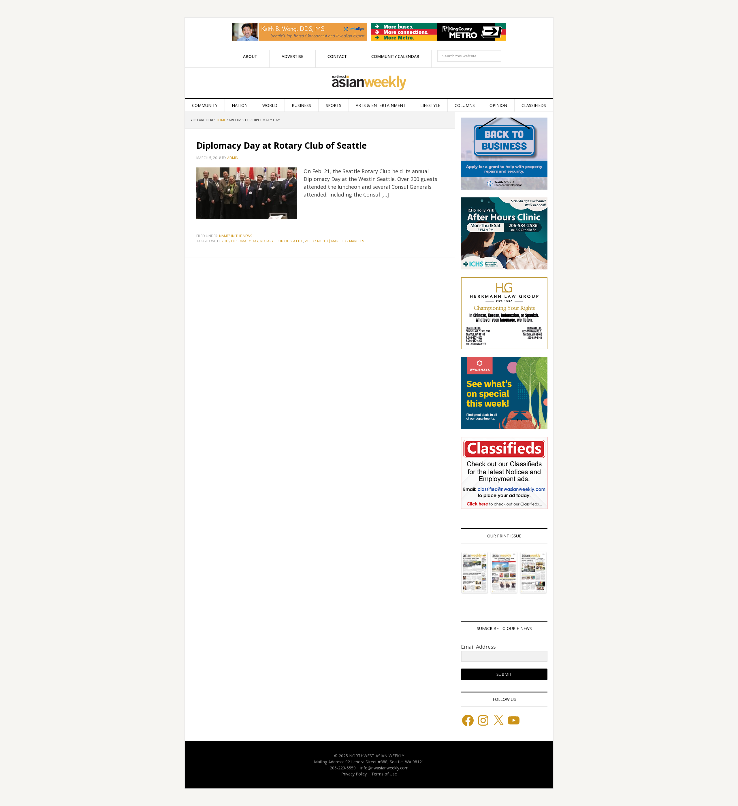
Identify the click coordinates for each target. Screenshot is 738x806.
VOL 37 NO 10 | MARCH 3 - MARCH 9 (334, 241)
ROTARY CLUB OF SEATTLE (281, 241)
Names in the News (235, 235)
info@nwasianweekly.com (384, 768)
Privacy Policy (354, 774)
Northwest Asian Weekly (369, 83)
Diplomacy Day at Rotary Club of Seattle (281, 145)
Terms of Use (384, 774)
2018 (225, 241)
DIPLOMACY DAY (245, 241)
